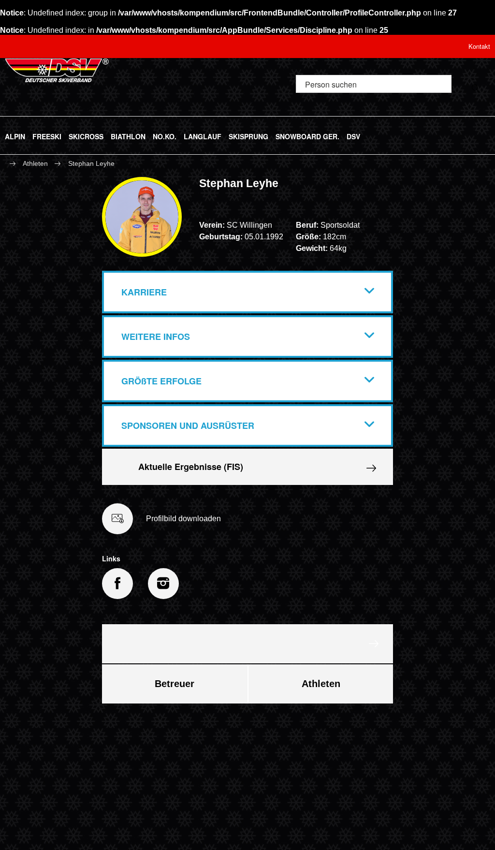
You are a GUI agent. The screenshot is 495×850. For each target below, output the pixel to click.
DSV (353, 135)
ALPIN (15, 135)
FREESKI (46, 135)
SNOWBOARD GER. (307, 135)
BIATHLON (128, 135)
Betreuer (174, 683)
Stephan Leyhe (91, 163)
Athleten (35, 163)
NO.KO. (164, 135)
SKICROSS (86, 135)
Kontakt (479, 46)
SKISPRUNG (248, 135)
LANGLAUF (202, 135)
